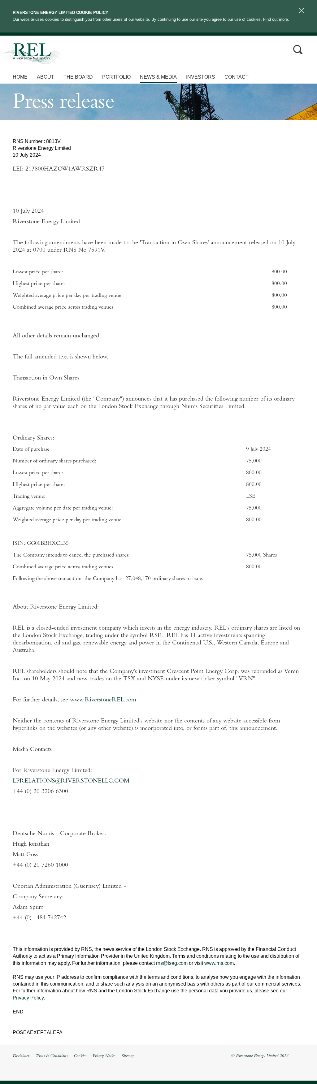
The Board (78, 77)
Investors (200, 77)
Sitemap (127, 1056)
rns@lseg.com (172, 963)
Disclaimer (21, 1056)
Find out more (275, 19)
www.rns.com (219, 963)
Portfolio (116, 77)
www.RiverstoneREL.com (103, 700)
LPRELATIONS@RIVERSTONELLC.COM (71, 781)
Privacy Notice (104, 1056)
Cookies (80, 1056)
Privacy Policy (28, 997)
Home (20, 77)
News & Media (158, 77)
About (45, 77)
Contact (236, 77)
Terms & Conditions (51, 1056)
